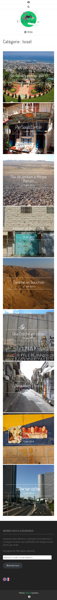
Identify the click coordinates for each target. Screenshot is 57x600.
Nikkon (28, 593)
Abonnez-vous (12, 565)
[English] (4, 579)
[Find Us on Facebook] (28, 2)
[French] (8, 579)
